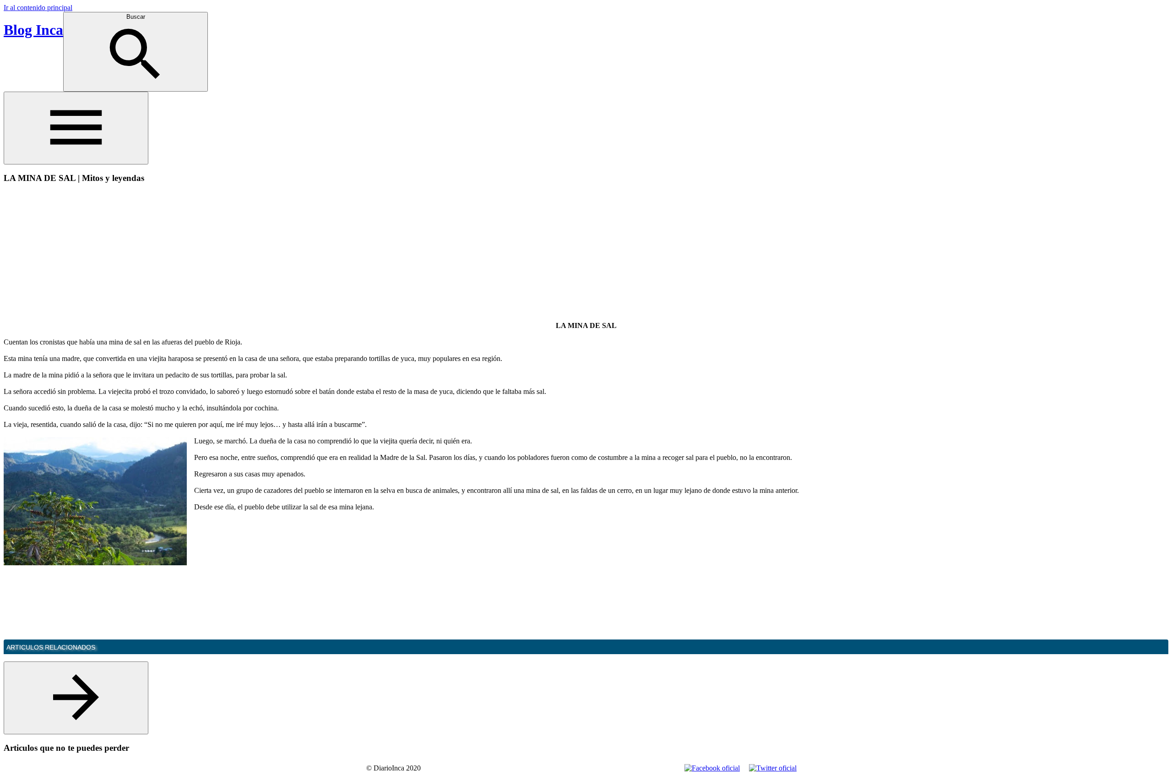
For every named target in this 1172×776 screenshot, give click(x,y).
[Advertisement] (80, 255)
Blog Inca (33, 30)
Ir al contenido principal (38, 7)
